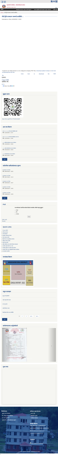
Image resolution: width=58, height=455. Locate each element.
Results (3, 221)
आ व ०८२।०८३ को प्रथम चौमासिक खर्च (10, 131)
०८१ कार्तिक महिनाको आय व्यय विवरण (9, 142)
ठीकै (16, 212)
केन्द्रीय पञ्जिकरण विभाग (7, 235)
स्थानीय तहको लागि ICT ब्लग (8, 245)
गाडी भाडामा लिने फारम (7, 299)
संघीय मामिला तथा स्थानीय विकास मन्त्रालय (10, 244)
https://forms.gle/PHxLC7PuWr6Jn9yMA (11, 119)
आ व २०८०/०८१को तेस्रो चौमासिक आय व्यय (11, 136)
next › (31, 316)
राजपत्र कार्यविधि (5, 80)
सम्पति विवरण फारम (6, 308)
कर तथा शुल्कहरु (5, 418)
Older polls (4, 219)
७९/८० (3, 84)
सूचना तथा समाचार (6, 413)
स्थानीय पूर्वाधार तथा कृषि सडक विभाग (9, 247)
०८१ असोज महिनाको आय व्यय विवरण (9, 148)
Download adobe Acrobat (43, 70)
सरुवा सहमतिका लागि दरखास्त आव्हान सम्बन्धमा (38, 9)
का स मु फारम (5, 304)
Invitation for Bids (6, 169)
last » (37, 316)
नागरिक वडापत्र (34, 418)
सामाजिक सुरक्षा (34, 415)
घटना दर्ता (33, 413)
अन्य (4, 159)
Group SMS (5, 230)
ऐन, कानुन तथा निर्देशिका (7, 415)
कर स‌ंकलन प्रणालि (6, 251)
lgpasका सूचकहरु (6, 295)
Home (2, 12)
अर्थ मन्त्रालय (5, 233)
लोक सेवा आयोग (5, 242)
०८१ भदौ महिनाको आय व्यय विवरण (9, 153)
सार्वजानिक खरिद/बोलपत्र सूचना (9, 420)
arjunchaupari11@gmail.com (38, 430)
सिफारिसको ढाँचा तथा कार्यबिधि (8, 312)
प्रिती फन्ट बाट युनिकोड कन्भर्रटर (8, 239)
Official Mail (5, 232)
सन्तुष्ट (17, 210)
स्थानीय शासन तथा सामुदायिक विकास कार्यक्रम (11, 249)
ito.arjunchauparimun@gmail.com (36, 433)
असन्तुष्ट (17, 214)
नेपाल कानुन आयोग (6, 237)
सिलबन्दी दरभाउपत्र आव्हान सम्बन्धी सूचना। (20, 9)
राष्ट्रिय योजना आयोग (6, 240)
